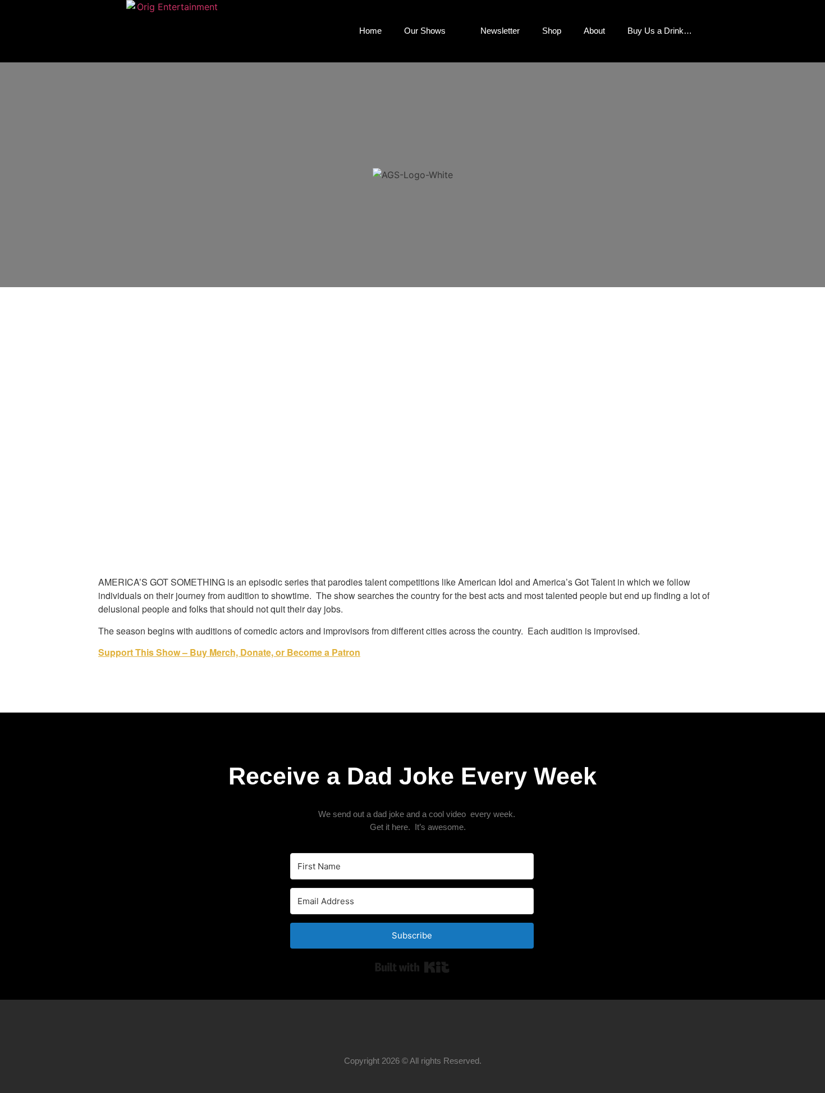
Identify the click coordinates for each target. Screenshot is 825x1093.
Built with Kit (412, 967)
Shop (551, 30)
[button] (721, 31)
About (594, 30)
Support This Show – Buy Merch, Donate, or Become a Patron (229, 652)
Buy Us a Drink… (659, 30)
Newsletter (500, 30)
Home (370, 30)
